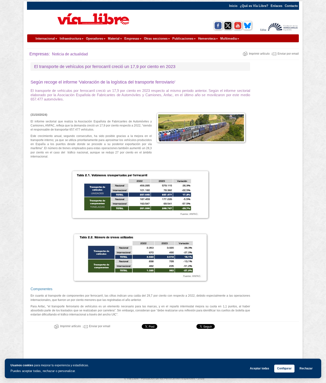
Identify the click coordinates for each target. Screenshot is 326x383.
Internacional (45, 38)
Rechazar (306, 368)
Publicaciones (182, 38)
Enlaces (276, 6)
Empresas (131, 38)
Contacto (291, 6)
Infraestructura (70, 38)
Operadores (94, 38)
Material (114, 38)
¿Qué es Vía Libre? (254, 6)
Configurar (284, 368)
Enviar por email (288, 53)
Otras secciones (156, 38)
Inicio (233, 6)
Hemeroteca (207, 38)
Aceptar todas (259, 368)
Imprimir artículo (259, 53)
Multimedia (228, 38)
